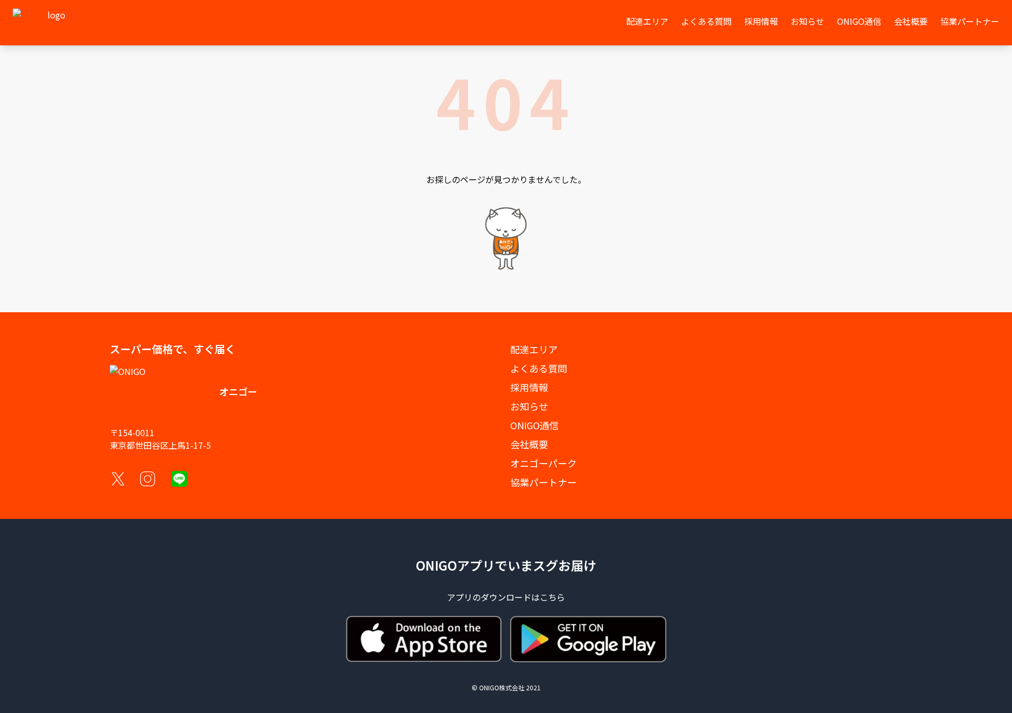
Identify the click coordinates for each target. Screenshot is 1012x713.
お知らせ (807, 21)
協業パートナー (969, 21)
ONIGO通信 (859, 21)
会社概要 (911, 21)
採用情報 (761, 21)
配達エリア (647, 21)
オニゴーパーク (543, 463)
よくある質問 (706, 21)
